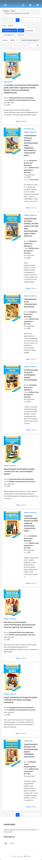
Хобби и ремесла (30, 132)
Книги (13, 11)
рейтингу (21, 35)
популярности (9, 35)
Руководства (29, 129)
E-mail (11, 843)
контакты (18, 830)
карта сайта (26, 830)
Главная (6, 11)
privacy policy (8, 832)
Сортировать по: (9, 30)
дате (21, 30)
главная (6, 830)
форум (12, 830)
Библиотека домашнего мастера (22, 100)
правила (34, 830)
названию (29, 30)
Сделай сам (8, 82)
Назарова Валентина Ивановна (21, 98)
